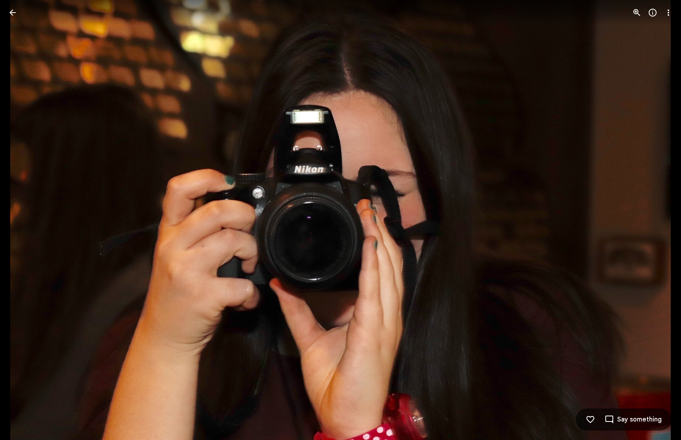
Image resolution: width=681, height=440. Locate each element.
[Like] (590, 419)
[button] (22, 220)
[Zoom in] (637, 12)
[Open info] (653, 12)
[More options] (668, 12)
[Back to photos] (12, 12)
